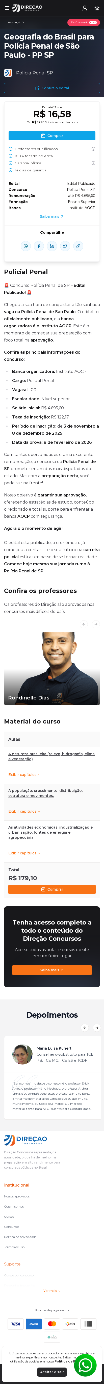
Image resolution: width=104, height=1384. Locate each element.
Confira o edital (55, 88)
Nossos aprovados (17, 1196)
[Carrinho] (97, 8)
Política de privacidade (20, 1237)
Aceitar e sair (52, 1372)
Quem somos (14, 1206)
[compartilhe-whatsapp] (26, 246)
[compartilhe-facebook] (39, 246)
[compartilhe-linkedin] (52, 246)
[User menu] (85, 8)
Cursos (9, 1216)
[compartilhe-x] (65, 246)
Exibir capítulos (22, 774)
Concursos (11, 1227)
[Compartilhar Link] (78, 246)
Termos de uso (14, 1247)
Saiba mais (49, 970)
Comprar (55, 889)
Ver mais (50, 1291)
